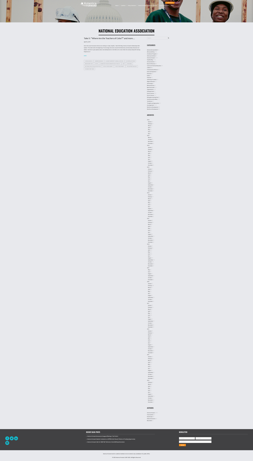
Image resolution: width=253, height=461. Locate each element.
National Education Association (93, 66)
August (149, 161)
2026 (148, 119)
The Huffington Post (132, 66)
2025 (148, 135)
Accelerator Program (151, 53)
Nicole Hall (149, 420)
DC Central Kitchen (130, 61)
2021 (148, 218)
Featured (149, 77)
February (150, 123)
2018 (148, 281)
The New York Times (89, 69)
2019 (148, 267)
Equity (148, 75)
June (149, 131)
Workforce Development (152, 107)
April (149, 127)
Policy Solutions (132, 5)
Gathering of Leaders (152, 79)
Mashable (129, 63)
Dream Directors (89, 63)
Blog (172, 5)
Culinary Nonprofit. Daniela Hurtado (114, 61)
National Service (150, 85)
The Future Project (119, 66)
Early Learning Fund (151, 71)
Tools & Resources (164, 5)
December (150, 143)
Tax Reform (149, 101)
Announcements (151, 61)
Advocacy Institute (151, 55)
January (149, 121)
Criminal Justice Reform (152, 69)
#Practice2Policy (151, 52)
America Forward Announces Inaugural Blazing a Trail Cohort (102, 436)
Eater (96, 63)
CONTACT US (169, 2)
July (149, 133)
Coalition (123, 5)
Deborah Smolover (151, 418)
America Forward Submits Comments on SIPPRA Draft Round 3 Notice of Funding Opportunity (111, 439)
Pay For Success (150, 93)
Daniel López (150, 416)
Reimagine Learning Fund (152, 97)
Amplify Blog (150, 59)
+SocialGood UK (88, 61)
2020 (148, 244)
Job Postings (150, 83)
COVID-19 (149, 67)
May (149, 129)
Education (149, 73)
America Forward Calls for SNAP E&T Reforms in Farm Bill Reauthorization (106, 442)
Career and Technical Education (154, 65)
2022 (148, 192)
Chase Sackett (150, 414)
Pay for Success (150, 95)
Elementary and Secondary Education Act (110, 63)
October (150, 139)
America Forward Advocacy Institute (147, 5)
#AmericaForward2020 (152, 50)
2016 (148, 329)
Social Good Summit (108, 66)
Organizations (150, 89)
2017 (148, 303)
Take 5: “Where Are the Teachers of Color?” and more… (109, 38)
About (117, 5)
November (150, 141)
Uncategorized (150, 105)
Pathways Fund (150, 91)
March (149, 125)
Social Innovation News (152, 99)
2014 (148, 380)
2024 (148, 145)
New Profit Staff (150, 87)
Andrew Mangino (99, 61)
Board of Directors (151, 63)
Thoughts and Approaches (153, 103)
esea (124, 63)
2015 (148, 354)
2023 (148, 167)
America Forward (151, 57)
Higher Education (151, 81)
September (150, 185)
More (85, 55)
